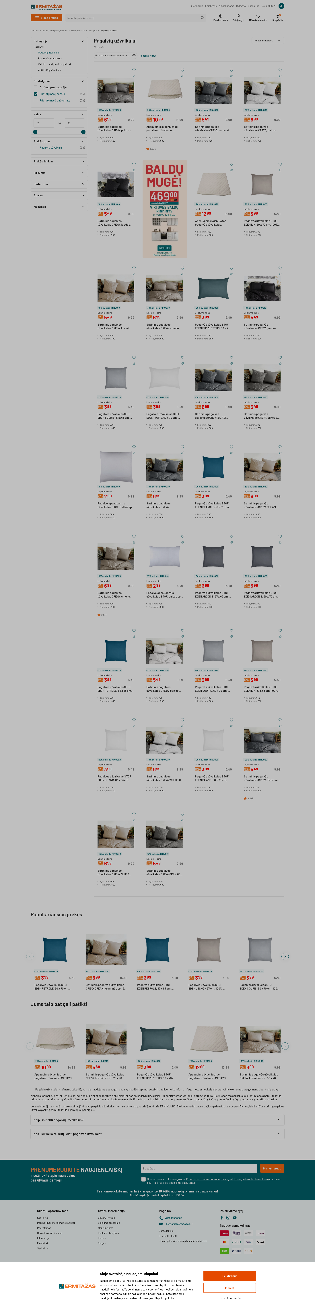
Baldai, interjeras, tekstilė (54, 30)
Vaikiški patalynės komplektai (54, 64)
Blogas (102, 1243)
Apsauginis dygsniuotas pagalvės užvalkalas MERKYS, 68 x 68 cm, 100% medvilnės (211, 223)
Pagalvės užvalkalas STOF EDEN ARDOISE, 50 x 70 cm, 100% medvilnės (261, 595)
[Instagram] (228, 1217)
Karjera (102, 1238)
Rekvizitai (42, 1243)
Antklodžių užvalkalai (49, 70)
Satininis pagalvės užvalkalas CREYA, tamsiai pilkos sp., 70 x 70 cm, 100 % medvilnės (212, 128)
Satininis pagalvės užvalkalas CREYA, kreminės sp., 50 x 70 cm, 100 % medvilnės (259, 1076)
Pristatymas (44, 1227)
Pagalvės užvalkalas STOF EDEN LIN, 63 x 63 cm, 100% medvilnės (261, 689)
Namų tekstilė (78, 30)
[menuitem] (197, 6)
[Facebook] (221, 1217)
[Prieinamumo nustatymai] (281, 6)
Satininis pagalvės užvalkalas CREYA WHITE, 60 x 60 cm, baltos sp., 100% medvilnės (164, 778)
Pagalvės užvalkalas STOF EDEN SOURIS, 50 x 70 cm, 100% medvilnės (212, 689)
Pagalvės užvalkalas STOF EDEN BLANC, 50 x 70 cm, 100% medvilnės (212, 778)
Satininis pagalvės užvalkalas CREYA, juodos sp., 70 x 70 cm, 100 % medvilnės (114, 223)
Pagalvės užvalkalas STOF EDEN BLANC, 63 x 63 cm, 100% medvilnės (114, 778)
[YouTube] (235, 1217)
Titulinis (35, 30)
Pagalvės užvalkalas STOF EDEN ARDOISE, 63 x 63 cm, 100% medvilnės (212, 595)
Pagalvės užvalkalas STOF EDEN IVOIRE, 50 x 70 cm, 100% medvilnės (163, 416)
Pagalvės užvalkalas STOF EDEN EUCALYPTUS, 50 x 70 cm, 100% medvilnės (212, 326)
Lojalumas (211, 5)
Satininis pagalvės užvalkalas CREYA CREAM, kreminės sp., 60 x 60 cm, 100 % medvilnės (260, 505)
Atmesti (229, 1288)
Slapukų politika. (165, 1298)
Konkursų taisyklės (108, 1232)
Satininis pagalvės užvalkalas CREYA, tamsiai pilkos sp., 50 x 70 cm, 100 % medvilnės (261, 778)
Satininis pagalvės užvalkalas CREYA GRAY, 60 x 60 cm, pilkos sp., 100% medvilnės (164, 872)
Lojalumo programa (109, 1222)
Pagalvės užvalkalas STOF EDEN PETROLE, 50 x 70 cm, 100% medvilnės (212, 505)
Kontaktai (42, 1217)
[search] (203, 18)
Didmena (241, 5)
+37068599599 (173, 1217)
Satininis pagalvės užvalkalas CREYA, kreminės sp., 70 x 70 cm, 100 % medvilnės (115, 326)
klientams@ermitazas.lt (178, 1223)
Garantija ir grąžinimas (49, 1232)
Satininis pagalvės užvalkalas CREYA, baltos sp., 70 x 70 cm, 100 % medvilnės (260, 128)
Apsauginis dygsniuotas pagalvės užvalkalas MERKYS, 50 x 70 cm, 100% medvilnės (163, 128)
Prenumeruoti (272, 1168)
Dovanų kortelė (106, 1217)
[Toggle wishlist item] (134, 70)
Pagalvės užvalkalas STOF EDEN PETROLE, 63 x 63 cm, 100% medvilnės (115, 689)
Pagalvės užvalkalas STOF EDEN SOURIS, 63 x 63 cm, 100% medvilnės (114, 416)
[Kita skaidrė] (285, 956)
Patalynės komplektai (50, 58)
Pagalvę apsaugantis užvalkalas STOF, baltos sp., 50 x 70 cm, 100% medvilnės (164, 595)
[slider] (35, 132)
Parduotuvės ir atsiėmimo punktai (56, 1222)
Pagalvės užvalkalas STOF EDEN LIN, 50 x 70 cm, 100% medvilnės (261, 223)
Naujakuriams (226, 5)
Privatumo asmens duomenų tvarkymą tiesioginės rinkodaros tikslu (227, 1179)
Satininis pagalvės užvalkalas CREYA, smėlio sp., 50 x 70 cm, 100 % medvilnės (162, 326)
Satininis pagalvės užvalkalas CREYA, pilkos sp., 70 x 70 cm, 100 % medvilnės (262, 416)
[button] (220, 18)
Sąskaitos (253, 5)
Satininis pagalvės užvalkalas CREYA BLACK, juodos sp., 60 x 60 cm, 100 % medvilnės (213, 416)
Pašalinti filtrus (148, 55)
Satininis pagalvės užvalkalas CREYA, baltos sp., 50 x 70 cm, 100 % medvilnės (162, 689)
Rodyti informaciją (230, 1298)
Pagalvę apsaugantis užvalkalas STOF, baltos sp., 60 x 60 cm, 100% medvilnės (115, 505)
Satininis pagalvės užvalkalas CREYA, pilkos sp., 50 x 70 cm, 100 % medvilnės (116, 128)
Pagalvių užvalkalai (109, 30)
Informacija (197, 5)
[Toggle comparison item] (134, 75)
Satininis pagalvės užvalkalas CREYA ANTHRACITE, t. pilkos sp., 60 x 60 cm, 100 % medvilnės (164, 505)
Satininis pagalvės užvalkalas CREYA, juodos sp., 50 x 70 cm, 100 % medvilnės (260, 326)
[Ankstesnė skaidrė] (30, 956)
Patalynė (92, 30)
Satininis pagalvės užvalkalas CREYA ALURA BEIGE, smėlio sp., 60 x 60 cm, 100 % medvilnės (114, 872)
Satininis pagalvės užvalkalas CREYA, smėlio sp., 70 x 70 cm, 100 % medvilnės (114, 595)
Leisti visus (229, 1276)
